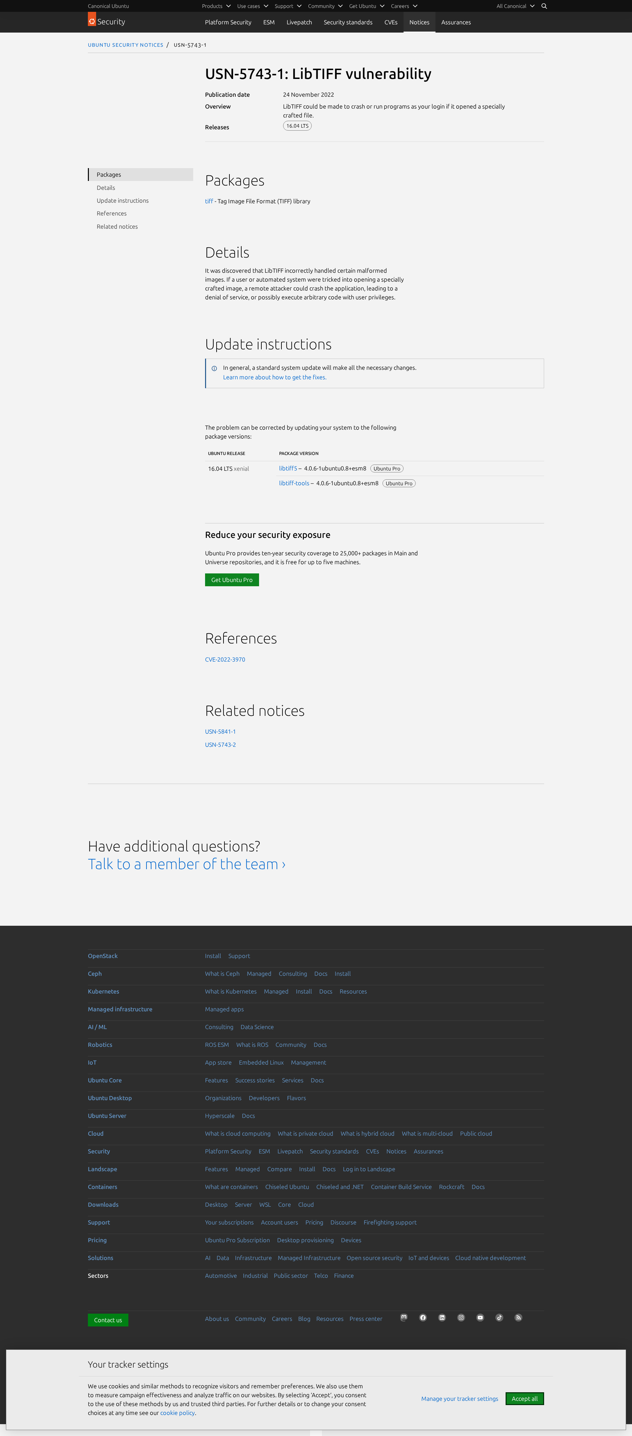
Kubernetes (103, 991)
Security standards (348, 22)
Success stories (255, 1080)
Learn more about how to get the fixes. (275, 377)
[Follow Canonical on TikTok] (501, 1319)
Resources (353, 991)
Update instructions (123, 200)
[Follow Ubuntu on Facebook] (425, 1319)
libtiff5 (288, 468)
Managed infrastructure (120, 1009)
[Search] (544, 6)
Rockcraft (451, 1186)
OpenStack (103, 955)
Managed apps (224, 1009)
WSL (265, 1204)
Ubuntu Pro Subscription (237, 1240)
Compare (279, 1169)
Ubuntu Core (105, 1080)
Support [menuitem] (284, 6)
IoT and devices (428, 1257)
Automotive (221, 1275)
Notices (419, 22)
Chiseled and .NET (340, 1186)
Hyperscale (220, 1115)
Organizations (223, 1098)
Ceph (95, 973)
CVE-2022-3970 (225, 659)
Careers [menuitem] (400, 6)
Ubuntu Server (107, 1115)
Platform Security (228, 22)
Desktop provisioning (305, 1240)
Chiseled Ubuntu (287, 1186)
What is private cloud (305, 1133)
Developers (264, 1098)
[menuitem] (516, 6)
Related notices (117, 226)
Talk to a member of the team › (187, 863)
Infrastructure (253, 1257)
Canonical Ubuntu (108, 6)
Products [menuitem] (212, 6)
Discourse (343, 1222)
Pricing (314, 1222)
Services (292, 1080)
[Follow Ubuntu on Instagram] (463, 1319)
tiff (209, 201)
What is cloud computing (238, 1133)
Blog (304, 1318)
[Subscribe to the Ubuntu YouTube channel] (482, 1319)
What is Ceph (222, 973)
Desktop (216, 1204)
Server (243, 1204)
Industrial (255, 1275)
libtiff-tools (294, 483)
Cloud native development (490, 1257)
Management (308, 1062)
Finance (344, 1275)
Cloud (96, 1133)
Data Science (257, 1026)
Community (291, 1044)
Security (99, 1151)
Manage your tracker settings (459, 1398)
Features (216, 1080)
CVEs (391, 22)
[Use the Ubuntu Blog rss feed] (520, 1319)
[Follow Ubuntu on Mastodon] (406, 1319)
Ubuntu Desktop (110, 1098)
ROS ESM (217, 1044)
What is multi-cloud (427, 1133)
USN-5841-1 (220, 731)
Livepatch (299, 22)
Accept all (525, 1398)
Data (223, 1257)
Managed (259, 973)
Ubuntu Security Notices (126, 44)
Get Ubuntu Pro (232, 579)
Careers (282, 1318)
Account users (279, 1222)
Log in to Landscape (369, 1169)
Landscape (102, 1169)
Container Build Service (401, 1186)
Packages (109, 174)
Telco (321, 1275)
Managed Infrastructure (309, 1257)
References (112, 213)
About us (217, 1318)
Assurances (456, 22)
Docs (321, 973)
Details (106, 187)
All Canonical (511, 6)
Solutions (100, 1257)
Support (239, 955)
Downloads (103, 1204)
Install (213, 955)
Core (284, 1204)
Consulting (293, 973)
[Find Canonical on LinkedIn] (444, 1319)
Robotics (100, 1044)
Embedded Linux (261, 1062)
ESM (269, 22)
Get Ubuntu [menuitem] (362, 6)
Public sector (291, 1275)
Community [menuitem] (321, 6)
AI (208, 1257)
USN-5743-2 (220, 744)
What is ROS (252, 1044)
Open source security (375, 1257)
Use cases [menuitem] (248, 6)
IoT (92, 1062)
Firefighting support (390, 1222)
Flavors (296, 1098)
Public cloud (476, 1133)
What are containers (231, 1186)
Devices (351, 1240)
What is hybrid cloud (368, 1133)
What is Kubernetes (231, 991)
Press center (366, 1318)
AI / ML (97, 1026)
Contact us (108, 1320)
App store (218, 1062)
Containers (102, 1186)
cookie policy (177, 1412)
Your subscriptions (229, 1222)
